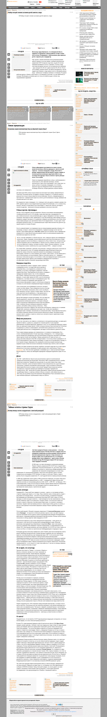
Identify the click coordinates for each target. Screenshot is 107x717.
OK (53, 714)
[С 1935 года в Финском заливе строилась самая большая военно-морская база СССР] (79, 188)
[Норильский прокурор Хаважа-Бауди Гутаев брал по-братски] (79, 127)
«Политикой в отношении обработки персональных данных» (60, 711)
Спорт (60, 7)
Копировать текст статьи (8, 77)
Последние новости (87, 10)
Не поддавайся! (17, 185)
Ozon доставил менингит (19, 69)
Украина (26, 7)
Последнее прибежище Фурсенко (78, 5)
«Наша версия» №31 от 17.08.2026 (66, 378)
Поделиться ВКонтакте (8, 54)
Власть (33, 7)
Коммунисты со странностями (62, 5)
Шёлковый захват (95, 4)
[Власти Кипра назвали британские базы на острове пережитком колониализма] (62, 273)
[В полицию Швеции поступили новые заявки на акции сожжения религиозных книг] (79, 143)
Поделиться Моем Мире (8, 59)
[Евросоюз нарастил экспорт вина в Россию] (13, 387)
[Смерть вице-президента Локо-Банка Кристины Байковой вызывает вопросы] (79, 100)
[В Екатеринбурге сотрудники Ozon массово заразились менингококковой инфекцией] (79, 159)
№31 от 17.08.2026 (34, 2)
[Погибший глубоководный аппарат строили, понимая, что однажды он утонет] (79, 114)
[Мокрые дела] (79, 201)
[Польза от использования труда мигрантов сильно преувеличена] (79, 257)
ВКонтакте (60, 704)
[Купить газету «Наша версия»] (29, 2)
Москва (74, 7)
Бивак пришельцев (18, 468)
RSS (56, 704)
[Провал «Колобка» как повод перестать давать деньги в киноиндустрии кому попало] (79, 218)
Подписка (32, 4)
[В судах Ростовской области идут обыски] (79, 174)
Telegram (58, 704)
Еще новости (87, 65)
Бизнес (55, 7)
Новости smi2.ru (11, 403)
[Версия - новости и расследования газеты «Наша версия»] (17, 3)
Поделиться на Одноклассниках (8, 64)
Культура (67, 7)
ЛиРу (62, 704)
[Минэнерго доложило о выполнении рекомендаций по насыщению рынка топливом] (79, 233)
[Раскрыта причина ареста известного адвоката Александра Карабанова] (79, 285)
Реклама (38, 4)
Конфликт (40, 7)
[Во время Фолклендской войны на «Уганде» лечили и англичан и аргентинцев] (48, 91)
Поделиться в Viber (8, 70)
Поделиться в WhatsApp (8, 67)
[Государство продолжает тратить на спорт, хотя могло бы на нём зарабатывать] (48, 390)
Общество (47, 7)
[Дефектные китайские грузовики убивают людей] (79, 246)
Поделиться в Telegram (8, 74)
